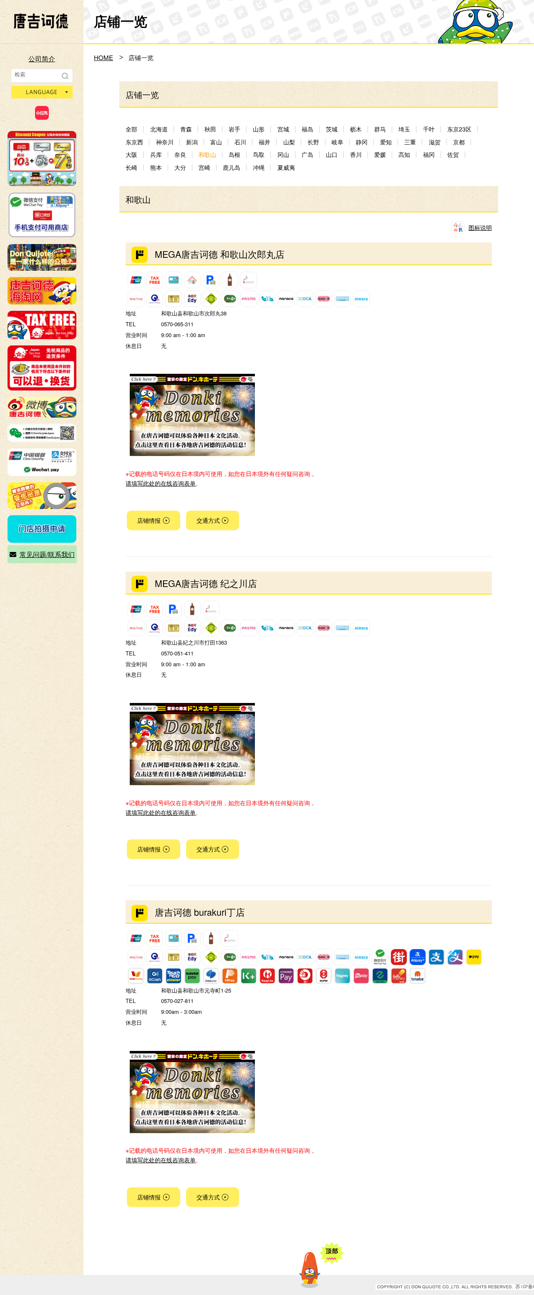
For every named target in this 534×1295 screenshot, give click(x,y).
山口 (332, 154)
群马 (380, 129)
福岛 (307, 129)
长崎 (131, 167)
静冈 (362, 142)
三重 (410, 142)
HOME (103, 57)
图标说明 (480, 227)
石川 (240, 142)
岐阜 (337, 142)
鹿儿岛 (231, 167)
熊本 (156, 167)
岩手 (234, 129)
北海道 (159, 129)
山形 (258, 129)
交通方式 (208, 520)
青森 (186, 129)
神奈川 (165, 142)
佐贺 (453, 154)
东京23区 (459, 129)
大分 (180, 167)
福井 (264, 142)
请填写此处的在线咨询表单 (161, 483)
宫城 (283, 129)
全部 (131, 129)
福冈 (429, 154)
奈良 (180, 154)
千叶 (429, 129)
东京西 (134, 142)
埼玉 (404, 129)
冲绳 (258, 167)
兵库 (156, 154)
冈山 (283, 154)
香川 (356, 154)
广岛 (307, 154)
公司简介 (41, 58)
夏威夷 (286, 167)
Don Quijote (41, 21)
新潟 (192, 142)
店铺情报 (149, 520)
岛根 (234, 154)
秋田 (210, 129)
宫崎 (204, 167)
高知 (404, 154)
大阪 (131, 154)
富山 (216, 142)
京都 (459, 142)
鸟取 (258, 154)
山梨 (289, 142)
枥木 (356, 129)
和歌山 (207, 154)
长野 (313, 142)
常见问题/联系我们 (47, 554)
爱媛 (380, 154)
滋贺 (435, 142)
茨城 (332, 129)
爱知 (386, 142)
